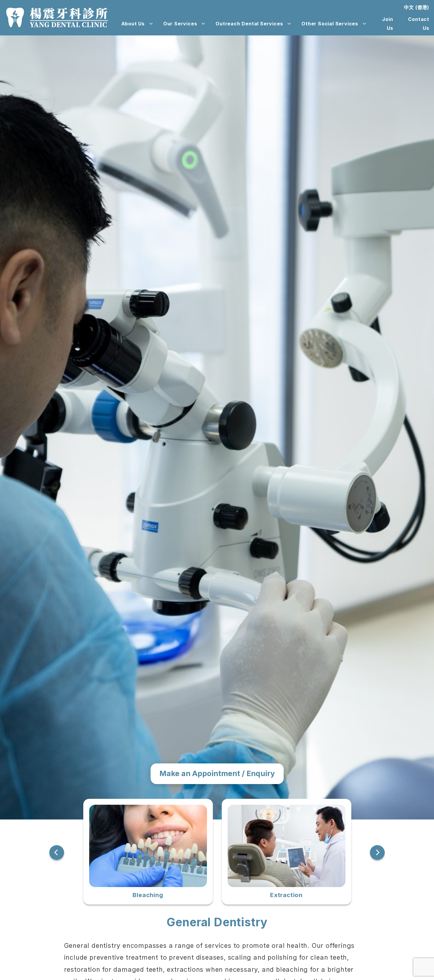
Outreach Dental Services (249, 24)
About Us (133, 24)
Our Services (180, 24)
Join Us (387, 23)
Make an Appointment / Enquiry (217, 773)
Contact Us (418, 23)
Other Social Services (329, 24)
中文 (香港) (416, 7)
